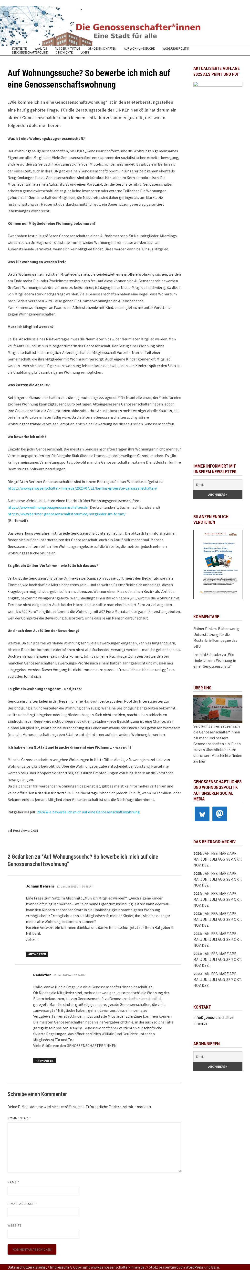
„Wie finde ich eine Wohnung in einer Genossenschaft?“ (214, 660)
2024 (197, 893)
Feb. (215, 853)
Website (15, 1225)
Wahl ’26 (41, 49)
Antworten (37, 954)
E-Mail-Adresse (22, 1204)
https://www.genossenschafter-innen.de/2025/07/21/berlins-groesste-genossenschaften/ (83, 488)
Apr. (233, 893)
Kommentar (19, 1118)
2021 (197, 953)
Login (85, 53)
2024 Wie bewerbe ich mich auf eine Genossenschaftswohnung (88, 811)
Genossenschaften (102, 49)
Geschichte (64, 53)
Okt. (238, 879)
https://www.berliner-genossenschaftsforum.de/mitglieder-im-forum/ (67, 513)
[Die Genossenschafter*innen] (125, 26)
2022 (197, 933)
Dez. (205, 885)
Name (13, 1182)
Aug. (222, 859)
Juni (204, 859)
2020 (197, 973)
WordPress (195, 1267)
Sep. (229, 879)
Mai (196, 859)
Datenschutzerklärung (26, 1267)
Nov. (197, 885)
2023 (197, 913)
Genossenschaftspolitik (29, 53)
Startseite (19, 49)
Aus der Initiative (67, 49)
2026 (197, 853)
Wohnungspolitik (176, 49)
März (224, 893)
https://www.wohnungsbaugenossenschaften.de (48, 507)
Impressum (59, 1267)
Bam (215, 1267)
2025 (197, 873)
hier (202, 761)
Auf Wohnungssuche (139, 49)
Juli (213, 859)
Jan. (206, 853)
